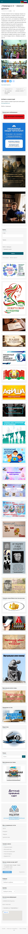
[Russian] (25, 2)
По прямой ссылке (8, 867)
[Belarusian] (22, 2)
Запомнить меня (7, 249)
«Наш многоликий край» (9, 851)
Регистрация (6, 257)
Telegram (5, 834)
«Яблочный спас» (8, 849)
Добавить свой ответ (7, 868)
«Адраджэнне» (7, 856)
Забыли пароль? (13, 257)
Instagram (5, 831)
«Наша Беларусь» (8, 853)
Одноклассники (6, 837)
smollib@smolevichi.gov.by (8, 901)
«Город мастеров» (8, 847)
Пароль (4, 240)
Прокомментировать (6, 84)
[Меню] (2, 1)
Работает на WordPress (12, 928)
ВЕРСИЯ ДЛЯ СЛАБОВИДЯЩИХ (15, 116)
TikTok (4, 828)
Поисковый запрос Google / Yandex (12, 865)
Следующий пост (19, 90)
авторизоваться (5, 103)
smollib (10, 11)
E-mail (4, 233)
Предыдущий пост (9, 91)
